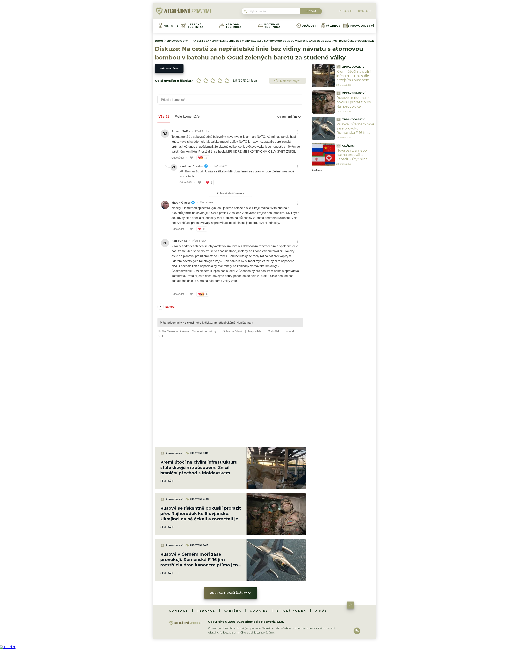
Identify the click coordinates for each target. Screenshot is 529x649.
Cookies (259, 610)
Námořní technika (233, 25)
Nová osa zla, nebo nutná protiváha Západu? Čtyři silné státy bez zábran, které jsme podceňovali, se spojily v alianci (355, 161)
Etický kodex (291, 610)
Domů (159, 40)
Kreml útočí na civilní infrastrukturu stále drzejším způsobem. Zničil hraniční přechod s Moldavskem (198, 467)
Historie (171, 26)
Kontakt (178, 610)
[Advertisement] (343, 234)
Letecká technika (196, 25)
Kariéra (232, 610)
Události (310, 26)
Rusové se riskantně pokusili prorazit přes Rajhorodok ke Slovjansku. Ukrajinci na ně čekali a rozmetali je (200, 513)
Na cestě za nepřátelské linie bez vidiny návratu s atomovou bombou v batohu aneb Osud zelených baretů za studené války (284, 40)
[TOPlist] (7, 647)
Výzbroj (333, 26)
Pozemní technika (272, 25)
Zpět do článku (169, 68)
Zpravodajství (361, 26)
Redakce (206, 610)
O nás (321, 610)
